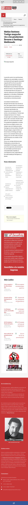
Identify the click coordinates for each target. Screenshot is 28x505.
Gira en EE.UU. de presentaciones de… (8, 335)
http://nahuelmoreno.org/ (14, 442)
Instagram (17, 1)
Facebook (14, 1)
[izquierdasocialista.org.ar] (14, 8)
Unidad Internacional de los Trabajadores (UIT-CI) (13, 457)
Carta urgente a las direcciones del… (8, 286)
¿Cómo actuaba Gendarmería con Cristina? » (13, 219)
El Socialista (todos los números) (9, 22)
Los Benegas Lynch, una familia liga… (9, 310)
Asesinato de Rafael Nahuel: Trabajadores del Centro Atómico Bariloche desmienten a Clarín (9, 172)
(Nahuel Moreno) (10, 412)
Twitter (20, 1)
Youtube (23, 1)
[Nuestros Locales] (14, 368)
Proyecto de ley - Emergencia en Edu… (8, 299)
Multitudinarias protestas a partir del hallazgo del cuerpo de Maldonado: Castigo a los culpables (20, 185)
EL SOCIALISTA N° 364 (8, 23)
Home (15, 19)
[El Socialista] (14, 235)
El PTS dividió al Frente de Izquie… (8, 323)
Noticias (20, 19)
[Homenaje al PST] (14, 347)
